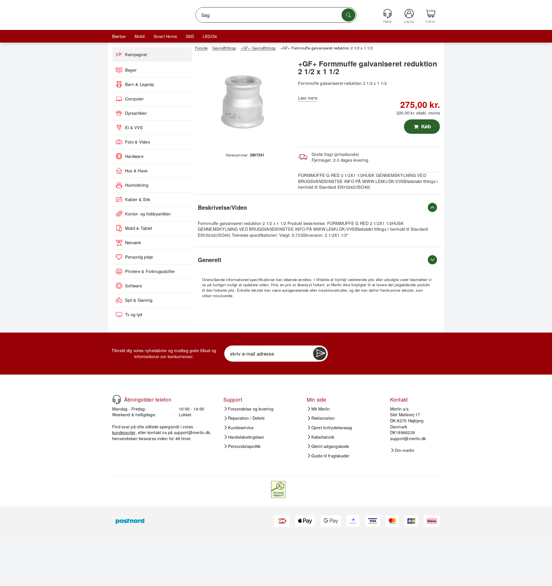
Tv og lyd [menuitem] (133, 314)
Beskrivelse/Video (222, 207)
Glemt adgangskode (330, 446)
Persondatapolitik (244, 446)
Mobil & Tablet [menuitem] (138, 228)
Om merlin (404, 450)
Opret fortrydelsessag (331, 427)
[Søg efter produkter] (348, 15)
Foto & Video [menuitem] (137, 142)
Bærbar (119, 36)
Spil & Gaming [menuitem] (138, 300)
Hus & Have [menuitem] (136, 170)
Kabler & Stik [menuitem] (137, 199)
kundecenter (124, 432)
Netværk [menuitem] (133, 242)
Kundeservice (241, 427)
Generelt (209, 259)
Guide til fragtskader (330, 456)
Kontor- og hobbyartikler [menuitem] (148, 214)
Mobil (140, 36)
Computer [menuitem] (134, 99)
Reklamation (323, 418)
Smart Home (165, 36)
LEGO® (210, 36)
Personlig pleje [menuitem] (139, 257)
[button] (243, 103)
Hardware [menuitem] (134, 156)
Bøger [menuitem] (131, 70)
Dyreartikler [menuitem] (136, 113)
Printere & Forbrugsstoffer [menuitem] (150, 271)
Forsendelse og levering (251, 409)
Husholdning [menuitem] (137, 185)
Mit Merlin (320, 409)
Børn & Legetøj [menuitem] (139, 84)
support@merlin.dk (192, 432)
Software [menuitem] (133, 286)
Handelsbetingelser (246, 437)
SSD (190, 36)
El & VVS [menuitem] (134, 127)
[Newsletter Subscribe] (319, 353)
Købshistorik (323, 437)
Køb (425, 126)
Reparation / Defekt (246, 418)
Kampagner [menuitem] (136, 54)
